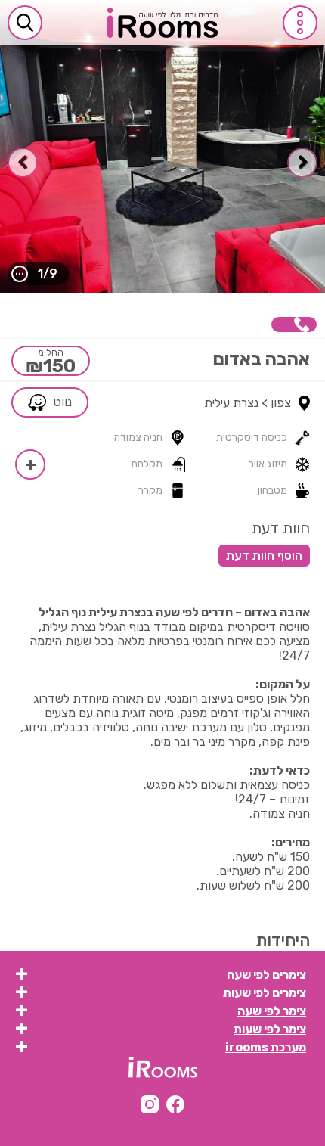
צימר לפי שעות (270, 1029)
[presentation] (302, 163)
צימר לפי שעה (271, 1011)
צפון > (276, 403)
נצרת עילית (231, 403)
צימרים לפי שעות (264, 993)
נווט (63, 402)
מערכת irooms (265, 1047)
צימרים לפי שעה (266, 974)
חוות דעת (281, 528)
